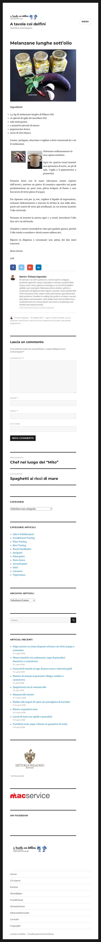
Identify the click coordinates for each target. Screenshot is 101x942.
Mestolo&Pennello (19, 913)
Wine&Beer (16, 893)
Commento (17, 358)
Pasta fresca (19, 560)
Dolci (15, 567)
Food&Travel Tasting (24, 538)
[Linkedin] (39, 267)
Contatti (14, 919)
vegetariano (15, 323)
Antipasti (17, 552)
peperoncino (48, 320)
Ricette (14, 887)
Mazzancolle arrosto (23, 694)
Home (13, 874)
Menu (85, 21)
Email (14, 411)
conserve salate (57, 318)
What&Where (17, 906)
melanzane (23, 320)
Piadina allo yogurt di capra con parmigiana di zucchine (41, 702)
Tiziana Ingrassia (21, 318)
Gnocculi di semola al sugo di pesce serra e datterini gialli (42, 668)
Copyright (15, 926)
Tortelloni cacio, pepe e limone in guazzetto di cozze (40, 724)
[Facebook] (13, 267)
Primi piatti (19, 556)
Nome (14, 398)
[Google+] (30, 267)
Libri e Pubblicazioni (23, 534)
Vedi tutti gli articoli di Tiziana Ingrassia (36, 307)
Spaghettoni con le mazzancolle (29, 687)
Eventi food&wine (22, 549)
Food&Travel (16, 900)
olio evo (39, 320)
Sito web (15, 424)
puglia (57, 320)
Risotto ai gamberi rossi (25, 709)
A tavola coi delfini (28, 24)
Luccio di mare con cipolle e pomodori (32, 716)
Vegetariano (19, 575)
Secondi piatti (20, 563)
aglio (48, 318)
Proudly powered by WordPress (41, 934)
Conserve (17, 571)
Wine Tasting (20, 541)
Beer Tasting (19, 545)
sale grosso (66, 320)
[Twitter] (21, 267)
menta (32, 320)
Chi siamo (15, 880)
